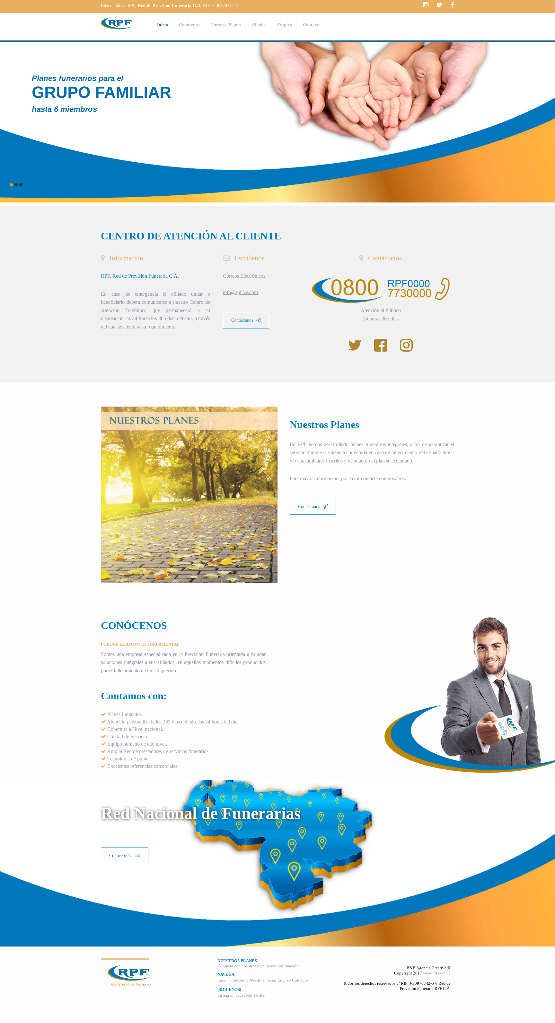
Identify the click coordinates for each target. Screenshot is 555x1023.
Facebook (243, 995)
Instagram (225, 995)
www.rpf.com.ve (437, 973)
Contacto (312, 24)
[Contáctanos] (313, 495)
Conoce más (120, 855)
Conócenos (189, 24)
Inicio (162, 24)
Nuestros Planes (225, 24)
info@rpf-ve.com (240, 292)
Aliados (259, 24)
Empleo (284, 24)
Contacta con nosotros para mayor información (258, 966)
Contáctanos (242, 320)
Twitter (259, 995)
